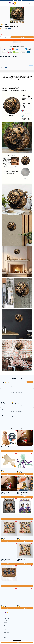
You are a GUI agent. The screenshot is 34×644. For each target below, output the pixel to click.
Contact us (5, 622)
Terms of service (6, 632)
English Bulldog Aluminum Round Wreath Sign (16, 392)
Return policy (6, 635)
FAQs (4, 625)
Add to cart (17, 642)
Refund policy (6, 637)
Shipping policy (6, 634)
